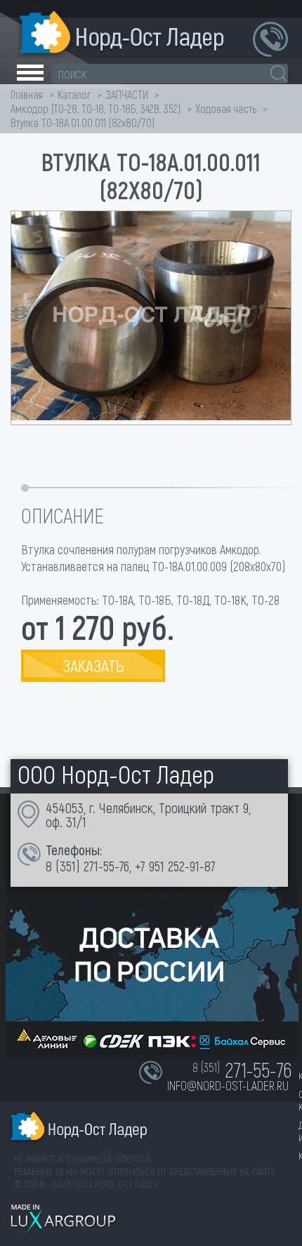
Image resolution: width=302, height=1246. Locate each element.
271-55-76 (106, 865)
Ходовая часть (225, 108)
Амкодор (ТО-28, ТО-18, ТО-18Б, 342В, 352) (95, 108)
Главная (27, 94)
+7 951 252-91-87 (175, 865)
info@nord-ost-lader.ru (228, 1085)
